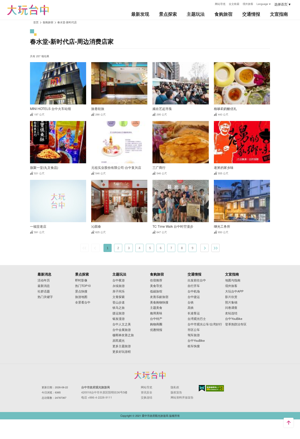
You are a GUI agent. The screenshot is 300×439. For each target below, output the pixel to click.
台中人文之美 (121, 324)
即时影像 (81, 280)
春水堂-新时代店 (67, 22)
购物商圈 (156, 324)
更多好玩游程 (121, 351)
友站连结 (231, 313)
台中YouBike (196, 340)
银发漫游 (118, 318)
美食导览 (156, 286)
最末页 (215, 248)
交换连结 (146, 397)
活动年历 (44, 280)
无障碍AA (215, 388)
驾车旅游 (194, 335)
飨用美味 (156, 313)
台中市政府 (150, 375)
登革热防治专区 (236, 324)
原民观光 (118, 340)
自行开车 (194, 286)
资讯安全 (146, 392)
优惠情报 (156, 329)
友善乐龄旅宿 (159, 297)
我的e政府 (202, 388)
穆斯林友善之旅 (123, 335)
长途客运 (194, 313)
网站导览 (220, 4)
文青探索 (118, 297)
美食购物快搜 (159, 302)
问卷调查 (231, 307)
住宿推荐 (156, 280)
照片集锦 (231, 302)
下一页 (204, 248)
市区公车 (194, 329)
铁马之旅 (118, 307)
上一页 (95, 248)
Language (262, 4)
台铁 (191, 302)
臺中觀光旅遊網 (28, 9)
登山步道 (118, 302)
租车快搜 (194, 346)
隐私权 (175, 387)
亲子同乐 (118, 291)
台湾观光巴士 (197, 318)
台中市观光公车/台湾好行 (205, 324)
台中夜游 (118, 280)
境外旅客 (248, 4)
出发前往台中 (197, 280)
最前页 (84, 248)
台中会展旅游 (121, 329)
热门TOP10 (83, 286)
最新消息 (44, 286)
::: (210, 3)
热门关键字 (45, 297)
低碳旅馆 (156, 291)
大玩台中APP (234, 291)
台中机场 (194, 291)
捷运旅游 (118, 313)
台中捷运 (194, 297)
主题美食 (156, 307)
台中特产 (156, 318)
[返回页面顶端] (288, 423)
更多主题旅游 (121, 346)
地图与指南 (232, 280)
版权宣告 (176, 392)
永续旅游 (118, 286)
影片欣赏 (231, 297)
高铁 (191, 307)
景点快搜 (81, 291)
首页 (36, 22)
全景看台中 (82, 302)
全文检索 (234, 4)
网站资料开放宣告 (182, 397)
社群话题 (44, 291)
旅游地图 (81, 297)
